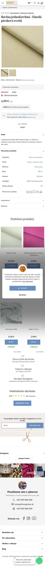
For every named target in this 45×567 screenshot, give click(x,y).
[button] (39, 560)
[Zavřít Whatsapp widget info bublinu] (15, 557)
